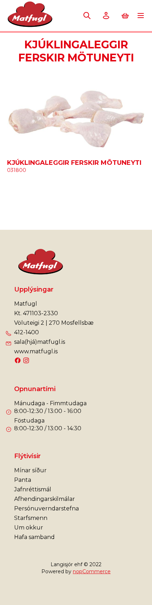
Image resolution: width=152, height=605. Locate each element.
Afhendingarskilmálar (44, 499)
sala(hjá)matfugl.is (39, 342)
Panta (22, 480)
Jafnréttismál (32, 489)
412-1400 (26, 332)
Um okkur (28, 527)
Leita (87, 15)
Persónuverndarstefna (46, 508)
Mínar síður (30, 470)
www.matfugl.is (36, 351)
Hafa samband (34, 537)
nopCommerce (92, 571)
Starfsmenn (30, 518)
